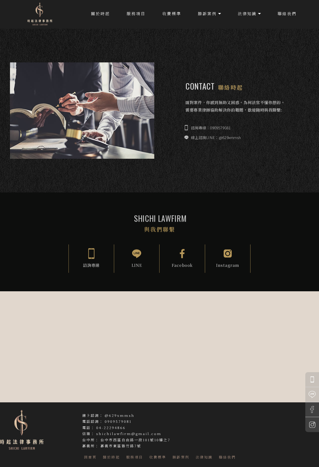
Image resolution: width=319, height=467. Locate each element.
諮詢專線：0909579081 (211, 127)
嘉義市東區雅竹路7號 (120, 445)
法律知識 (247, 13)
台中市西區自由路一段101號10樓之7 (135, 439)
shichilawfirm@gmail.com (128, 433)
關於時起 (100, 13)
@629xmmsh (120, 415)
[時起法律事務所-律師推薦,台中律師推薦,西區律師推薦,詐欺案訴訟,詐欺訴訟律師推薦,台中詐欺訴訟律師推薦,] (39, 14)
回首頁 (90, 457)
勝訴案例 (207, 13)
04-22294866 (111, 427)
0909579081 (118, 421)
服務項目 (136, 13)
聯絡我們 (287, 13)
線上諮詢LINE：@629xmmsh (216, 137)
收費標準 (171, 13)
